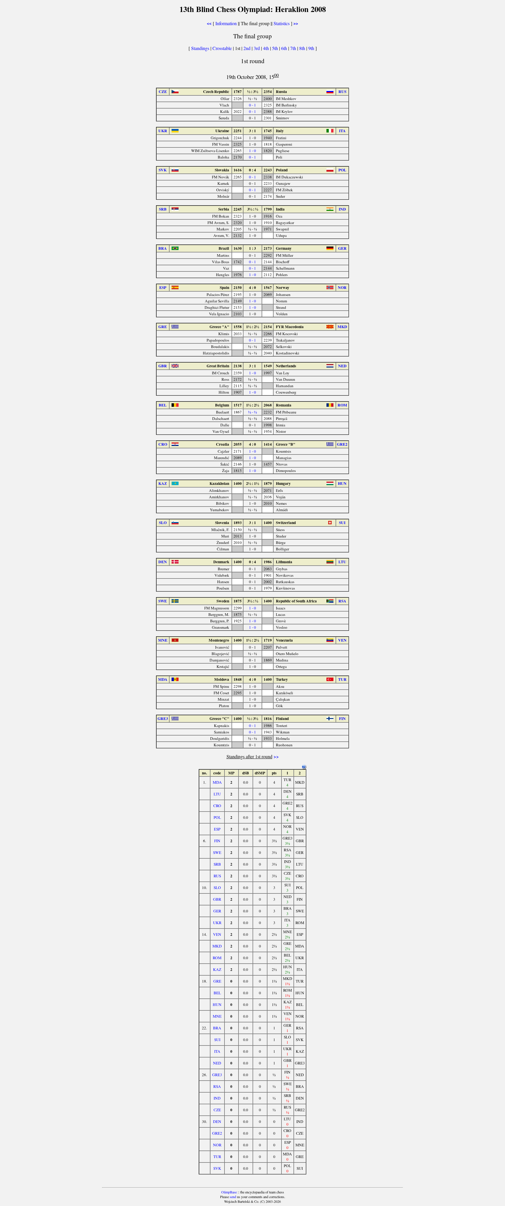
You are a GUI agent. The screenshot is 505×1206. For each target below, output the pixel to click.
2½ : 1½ (252, 483)
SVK (217, 1168)
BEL (217, 992)
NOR (217, 1145)
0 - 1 (252, 105)
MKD (217, 946)
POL (217, 817)
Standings (200, 48)
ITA (217, 1051)
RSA (217, 1086)
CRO (217, 805)
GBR (217, 899)
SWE (217, 852)
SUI (217, 1039)
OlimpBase (229, 1192)
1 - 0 (252, 150)
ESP (217, 829)
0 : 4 (252, 170)
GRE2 (217, 1133)
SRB (217, 864)
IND (217, 1098)
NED (217, 1063)
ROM (217, 957)
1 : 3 (252, 248)
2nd (247, 48)
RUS (217, 875)
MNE (217, 1016)
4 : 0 (252, 287)
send (233, 1196)
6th (284, 48)
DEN (217, 1121)
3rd (257, 48)
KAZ (217, 969)
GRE (217, 981)
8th (302, 48)
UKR (217, 922)
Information (226, 23)
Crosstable (222, 48)
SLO (217, 887)
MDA (217, 782)
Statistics (282, 23)
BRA (217, 1028)
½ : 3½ (252, 91)
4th (266, 48)
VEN (217, 934)
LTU (217, 794)
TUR (217, 1156)
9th (311, 48)
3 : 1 (252, 131)
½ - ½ (252, 412)
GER (217, 911)
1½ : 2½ (252, 327)
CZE (217, 1109)
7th (293, 48)
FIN (217, 840)
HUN (217, 1004)
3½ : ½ (252, 209)
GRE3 (217, 1074)
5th (275, 48)
